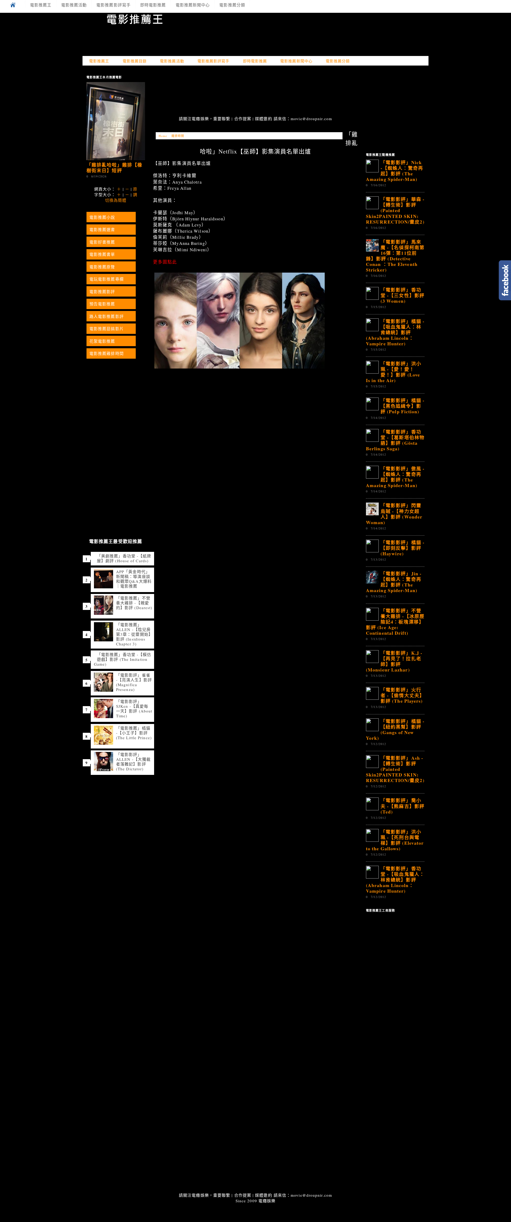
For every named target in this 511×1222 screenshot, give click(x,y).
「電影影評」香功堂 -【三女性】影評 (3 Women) (403, 295)
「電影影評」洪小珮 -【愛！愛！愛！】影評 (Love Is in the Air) (393, 372)
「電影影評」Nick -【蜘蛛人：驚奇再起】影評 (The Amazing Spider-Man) (394, 171)
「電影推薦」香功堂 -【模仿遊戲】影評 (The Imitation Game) (122, 659)
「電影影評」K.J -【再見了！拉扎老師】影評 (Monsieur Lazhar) (394, 661)
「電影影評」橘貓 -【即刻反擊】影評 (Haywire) (403, 548)
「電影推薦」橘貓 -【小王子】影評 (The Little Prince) (134, 732)
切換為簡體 (116, 200)
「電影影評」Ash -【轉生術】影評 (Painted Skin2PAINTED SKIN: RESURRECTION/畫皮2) (395, 769)
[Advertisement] (255, 91)
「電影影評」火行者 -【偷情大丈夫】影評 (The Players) (403, 695)
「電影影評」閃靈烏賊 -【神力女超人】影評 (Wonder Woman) (394, 513)
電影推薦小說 (102, 217)
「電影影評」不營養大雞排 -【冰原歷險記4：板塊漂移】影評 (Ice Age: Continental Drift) (395, 621)
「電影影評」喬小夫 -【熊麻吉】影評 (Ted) (403, 806)
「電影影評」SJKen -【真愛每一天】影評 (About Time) (134, 708)
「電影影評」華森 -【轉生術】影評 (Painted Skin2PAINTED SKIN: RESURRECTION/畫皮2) (395, 210)
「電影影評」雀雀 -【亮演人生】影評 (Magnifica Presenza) (134, 682)
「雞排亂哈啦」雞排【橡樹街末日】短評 (114, 167)
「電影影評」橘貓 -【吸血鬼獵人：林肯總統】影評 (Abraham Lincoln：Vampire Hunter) (395, 332)
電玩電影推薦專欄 (106, 279)
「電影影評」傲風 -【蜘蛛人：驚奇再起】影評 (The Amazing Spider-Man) (395, 477)
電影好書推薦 (102, 242)
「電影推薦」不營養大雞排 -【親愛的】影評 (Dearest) (134, 602)
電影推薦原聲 (102, 266)
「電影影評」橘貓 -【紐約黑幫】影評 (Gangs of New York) (395, 729)
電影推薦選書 (102, 229)
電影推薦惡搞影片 (106, 328)
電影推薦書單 (102, 254)
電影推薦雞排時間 (106, 353)
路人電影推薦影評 (106, 316)
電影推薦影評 (102, 291)
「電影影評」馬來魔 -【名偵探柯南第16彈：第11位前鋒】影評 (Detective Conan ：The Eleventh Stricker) (395, 255)
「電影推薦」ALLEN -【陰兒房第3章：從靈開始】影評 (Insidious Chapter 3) (133, 634)
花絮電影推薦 (102, 341)
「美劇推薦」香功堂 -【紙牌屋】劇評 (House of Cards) (124, 558)
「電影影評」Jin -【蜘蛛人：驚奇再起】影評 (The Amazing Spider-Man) (394, 582)
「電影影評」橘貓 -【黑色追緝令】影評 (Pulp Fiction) (403, 406)
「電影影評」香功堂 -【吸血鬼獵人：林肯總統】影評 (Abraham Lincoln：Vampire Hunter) (395, 879)
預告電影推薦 (102, 303)
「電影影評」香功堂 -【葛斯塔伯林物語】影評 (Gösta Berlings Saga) (395, 440)
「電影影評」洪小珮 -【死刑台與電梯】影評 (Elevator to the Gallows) (395, 840)
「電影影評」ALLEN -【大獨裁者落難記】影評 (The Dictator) (133, 761)
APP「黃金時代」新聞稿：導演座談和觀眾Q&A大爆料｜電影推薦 (134, 579)
